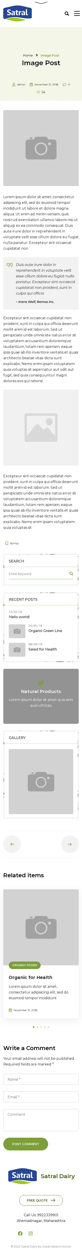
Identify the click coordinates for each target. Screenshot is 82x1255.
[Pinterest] (62, 1233)
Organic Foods (24, 965)
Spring (14, 543)
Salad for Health (42, 649)
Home (28, 55)
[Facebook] (20, 1233)
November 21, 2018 (46, 84)
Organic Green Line (45, 631)
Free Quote (37, 1200)
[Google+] (41, 1233)
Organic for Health (30, 977)
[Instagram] (30, 1233)
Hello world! (19, 617)
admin (21, 84)
